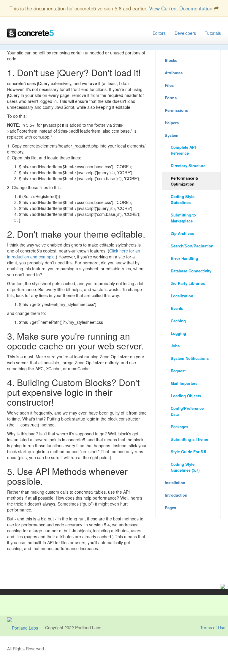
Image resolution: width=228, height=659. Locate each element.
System (171, 135)
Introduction (176, 495)
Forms (171, 98)
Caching (178, 321)
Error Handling (184, 258)
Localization (182, 296)
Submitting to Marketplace (183, 218)
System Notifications (190, 358)
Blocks (171, 60)
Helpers (172, 122)
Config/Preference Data (187, 411)
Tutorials (213, 33)
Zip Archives (182, 233)
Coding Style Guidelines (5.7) (185, 467)
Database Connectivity (191, 271)
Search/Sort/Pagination (192, 246)
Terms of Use (212, 627)
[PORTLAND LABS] (26, 627)
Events (177, 308)
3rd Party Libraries (188, 283)
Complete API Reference (183, 150)
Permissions (176, 110)
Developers (185, 33)
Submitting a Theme (189, 439)
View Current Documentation (180, 8)
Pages (170, 507)
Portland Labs (88, 627)
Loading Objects (186, 395)
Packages (179, 426)
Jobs (175, 346)
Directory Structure (188, 165)
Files (169, 85)
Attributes (174, 73)
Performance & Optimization (184, 181)
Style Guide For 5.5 (188, 451)
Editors (159, 33)
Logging (178, 333)
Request (178, 371)
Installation (175, 482)
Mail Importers (184, 383)
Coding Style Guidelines (182, 199)
